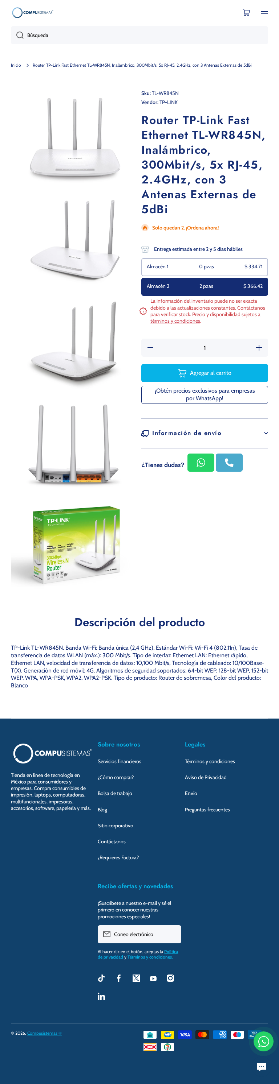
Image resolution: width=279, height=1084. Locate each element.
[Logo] (32, 12)
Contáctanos (112, 841)
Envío (191, 793)
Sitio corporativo (115, 825)
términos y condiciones (175, 321)
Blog (102, 809)
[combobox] (139, 35)
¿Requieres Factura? (118, 857)
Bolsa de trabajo (115, 793)
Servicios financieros (119, 761)
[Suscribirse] (172, 934)
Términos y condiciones (210, 761)
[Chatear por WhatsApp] (264, 1041)
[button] (246, 12)
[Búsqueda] (17, 35)
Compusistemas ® (44, 1033)
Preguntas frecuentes (207, 809)
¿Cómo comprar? (116, 777)
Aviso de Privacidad (206, 777)
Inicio (16, 65)
